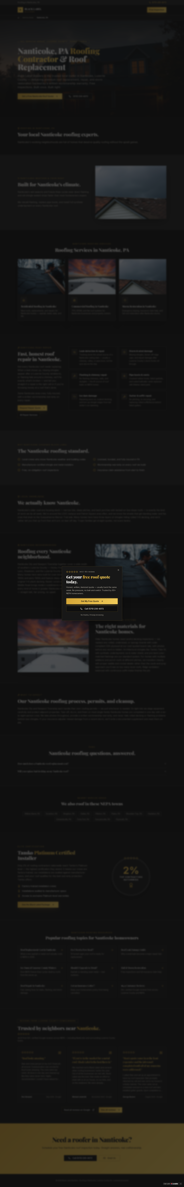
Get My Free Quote (90, 601)
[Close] (118, 570)
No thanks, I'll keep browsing (92, 615)
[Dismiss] (180, 1183)
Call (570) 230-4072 (94, 609)
